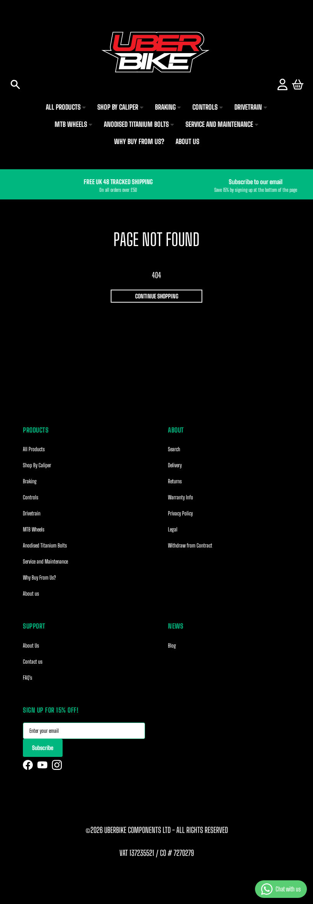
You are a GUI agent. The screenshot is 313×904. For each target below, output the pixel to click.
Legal (172, 529)
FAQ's (27, 677)
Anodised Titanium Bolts (45, 545)
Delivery (175, 465)
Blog (172, 645)
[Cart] (297, 84)
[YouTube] (42, 765)
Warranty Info (180, 497)
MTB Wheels (33, 529)
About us (31, 593)
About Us (31, 645)
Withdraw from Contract (190, 545)
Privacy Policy (180, 513)
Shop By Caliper (37, 465)
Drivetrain (31, 513)
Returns (175, 481)
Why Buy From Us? (39, 577)
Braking (30, 481)
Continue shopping (156, 296)
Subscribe (42, 747)
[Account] (282, 84)
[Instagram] (57, 765)
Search (174, 449)
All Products (34, 449)
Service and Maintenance (45, 561)
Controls (30, 497)
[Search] (15, 84)
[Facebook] (28, 765)
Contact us (32, 661)
